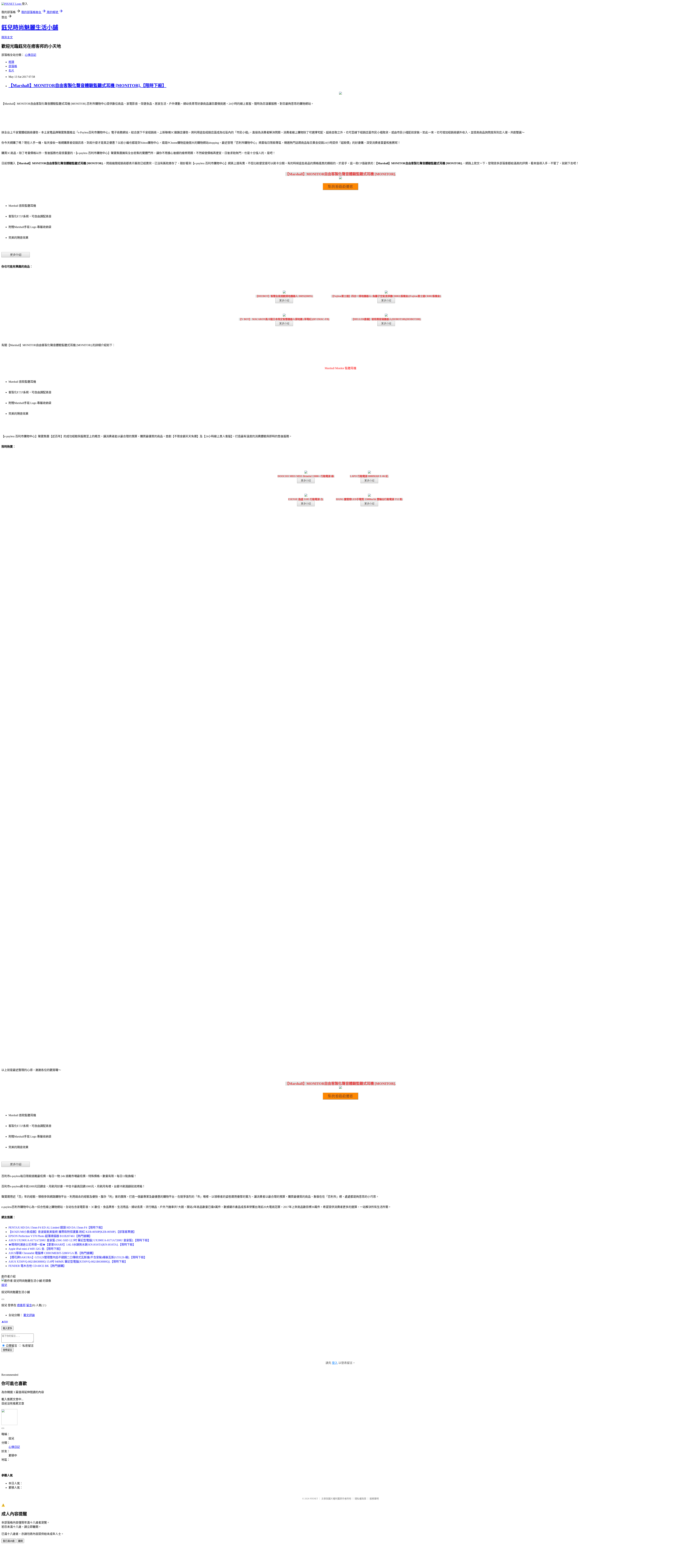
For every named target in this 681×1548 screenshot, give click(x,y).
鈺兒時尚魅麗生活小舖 (29, 27)
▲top (4, 1321)
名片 (11, 70)
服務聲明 (374, 1498)
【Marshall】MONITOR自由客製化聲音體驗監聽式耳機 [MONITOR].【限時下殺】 (87, 85)
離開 (20, 1541)
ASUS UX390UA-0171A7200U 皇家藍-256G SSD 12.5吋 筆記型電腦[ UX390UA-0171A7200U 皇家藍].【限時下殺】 (80, 1240)
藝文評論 (29, 1315)
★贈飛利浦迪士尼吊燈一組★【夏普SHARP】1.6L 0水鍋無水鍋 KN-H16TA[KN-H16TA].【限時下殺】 (72, 1244)
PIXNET (314, 1498)
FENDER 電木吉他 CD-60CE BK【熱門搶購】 (37, 1265)
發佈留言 (7, 1350)
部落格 (13, 66)
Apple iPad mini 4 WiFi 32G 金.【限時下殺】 (35, 1248)
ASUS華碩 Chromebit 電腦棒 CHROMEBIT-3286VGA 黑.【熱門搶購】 (52, 1253)
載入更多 (7, 1328)
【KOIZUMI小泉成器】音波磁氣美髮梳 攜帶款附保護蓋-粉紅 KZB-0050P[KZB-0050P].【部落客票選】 (72, 1231)
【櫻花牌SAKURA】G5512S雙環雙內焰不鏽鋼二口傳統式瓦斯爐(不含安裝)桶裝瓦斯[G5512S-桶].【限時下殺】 (78, 1257)
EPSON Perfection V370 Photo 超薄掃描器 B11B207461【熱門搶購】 (50, 1236)
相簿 (11, 62)
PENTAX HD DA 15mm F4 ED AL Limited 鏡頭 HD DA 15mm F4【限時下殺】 (56, 1227)
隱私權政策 (360, 1498)
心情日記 (30, 54)
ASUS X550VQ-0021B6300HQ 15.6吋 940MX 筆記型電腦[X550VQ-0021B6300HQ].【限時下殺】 (68, 1261)
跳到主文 (7, 37)
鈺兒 (4, 1285)
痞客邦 (21, 1305)
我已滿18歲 (9, 1541)
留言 (29, 1305)
